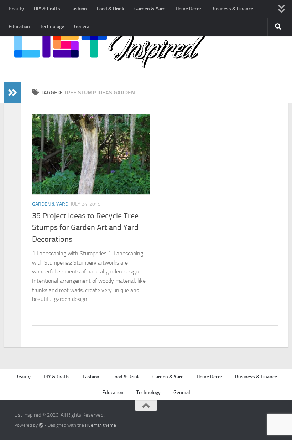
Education (19, 27)
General (82, 27)
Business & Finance (232, 9)
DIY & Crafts (47, 9)
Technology (52, 27)
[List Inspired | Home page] (109, 50)
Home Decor (188, 9)
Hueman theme (100, 425)
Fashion (78, 9)
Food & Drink (110, 9)
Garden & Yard (150, 9)
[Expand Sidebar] (12, 92)
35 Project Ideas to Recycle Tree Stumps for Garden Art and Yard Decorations (85, 227)
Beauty (16, 9)
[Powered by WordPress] (41, 425)
